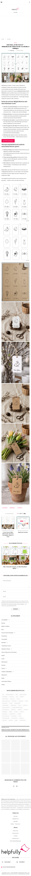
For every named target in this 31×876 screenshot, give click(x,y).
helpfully (12, 50)
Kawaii (10, 703)
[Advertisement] (15, 28)
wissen (16, 720)
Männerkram (4, 662)
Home (3, 39)
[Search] (29, 2)
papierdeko (12, 507)
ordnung (20, 709)
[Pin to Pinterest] (20, 513)
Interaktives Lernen (6, 645)
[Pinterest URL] (6, 745)
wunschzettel (23, 720)
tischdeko (19, 507)
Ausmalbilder (5, 619)
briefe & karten (23, 694)
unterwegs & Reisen (6, 681)
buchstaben (4, 696)
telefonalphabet (5, 718)
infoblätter (4, 703)
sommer (19, 713)
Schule (3, 668)
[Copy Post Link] (23, 513)
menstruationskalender (17, 707)
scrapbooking (12, 713)
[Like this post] (18, 513)
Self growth (4, 675)
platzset (16, 711)
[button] (9, 620)
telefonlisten (14, 718)
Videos (3, 684)
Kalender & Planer (6, 649)
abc (3, 694)
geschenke (4, 507)
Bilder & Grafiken (5, 626)
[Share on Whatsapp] (21, 513)
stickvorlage (14, 716)
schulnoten (4, 713)
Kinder (3, 655)
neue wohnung (5, 709)
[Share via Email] (24, 513)
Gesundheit (4, 639)
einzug (18, 698)
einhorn (22, 696)
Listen (3, 658)
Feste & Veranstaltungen (7, 632)
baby (17, 694)
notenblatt (13, 709)
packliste (26, 709)
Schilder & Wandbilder (7, 671)
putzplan (22, 711)
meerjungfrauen (6, 707)
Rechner (3, 665)
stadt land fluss (5, 716)
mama (19, 705)
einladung (12, 698)
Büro (3, 629)
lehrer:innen (13, 705)
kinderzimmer (5, 705)
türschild (11, 720)
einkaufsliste (5, 698)
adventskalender (9, 694)
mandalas (25, 705)
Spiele (3, 678)
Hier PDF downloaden (8, 140)
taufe (20, 716)
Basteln (9, 39)
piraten (10, 711)
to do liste (4, 720)
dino (17, 696)
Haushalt (4, 642)
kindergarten (17, 703)
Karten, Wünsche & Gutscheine (9, 652)
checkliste (11, 696)
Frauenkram (4, 636)
